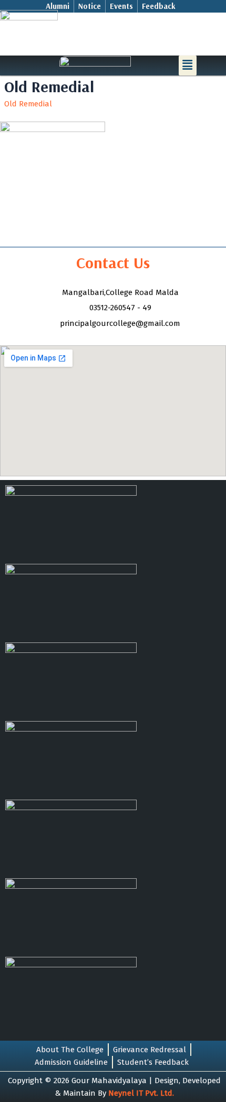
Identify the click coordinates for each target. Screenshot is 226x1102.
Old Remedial (28, 103)
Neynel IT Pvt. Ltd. (141, 1093)
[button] (188, 65)
